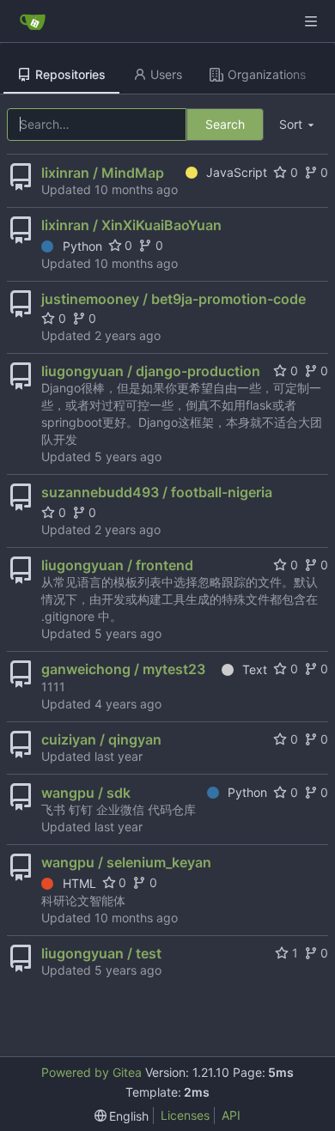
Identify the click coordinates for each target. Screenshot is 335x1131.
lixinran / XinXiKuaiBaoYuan (131, 225)
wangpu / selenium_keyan (126, 862)
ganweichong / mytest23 (123, 669)
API (231, 1115)
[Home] (33, 21)
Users (166, 74)
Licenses (185, 1115)
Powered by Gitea (91, 1072)
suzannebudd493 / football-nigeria (156, 492)
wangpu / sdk (86, 792)
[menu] (298, 125)
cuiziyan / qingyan (101, 739)
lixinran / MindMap (102, 172)
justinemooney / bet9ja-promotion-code (173, 298)
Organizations (267, 74)
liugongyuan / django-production (150, 371)
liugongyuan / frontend (117, 565)
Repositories (70, 74)
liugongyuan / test (101, 953)
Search (225, 124)
